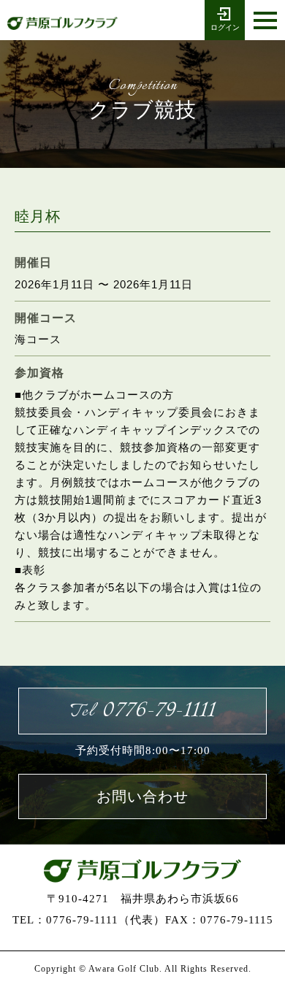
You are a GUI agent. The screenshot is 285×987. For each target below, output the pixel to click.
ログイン (225, 27)
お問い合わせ (142, 796)
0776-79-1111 (142, 710)
